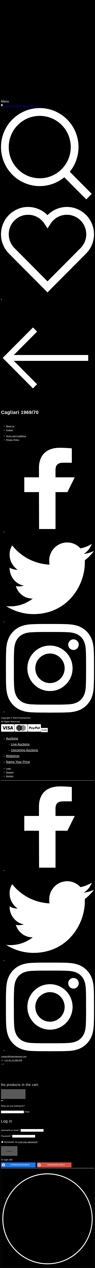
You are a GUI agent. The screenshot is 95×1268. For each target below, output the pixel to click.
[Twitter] (50, 622)
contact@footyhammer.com (13, 1056)
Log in (9, 1151)
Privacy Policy (12, 440)
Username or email (10, 1130)
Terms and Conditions (16, 436)
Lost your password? (28, 1142)
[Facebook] (50, 532)
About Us (10, 426)
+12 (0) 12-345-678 (13, 1060)
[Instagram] (50, 712)
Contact (9, 430)
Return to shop (13, 1094)
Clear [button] (26, 1112)
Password (6, 1136)
